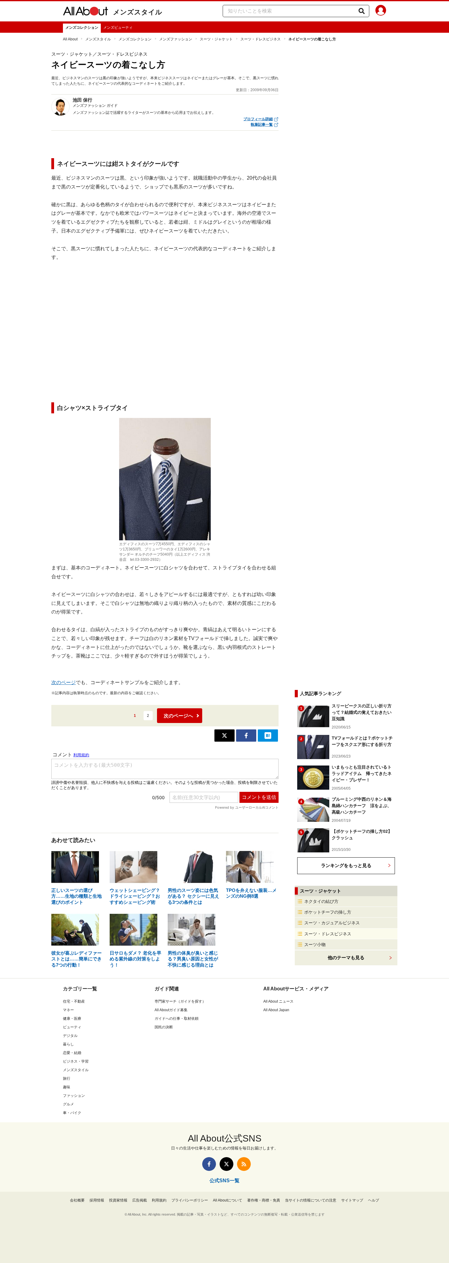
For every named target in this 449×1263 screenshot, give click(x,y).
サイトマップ (352, 1200)
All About (70, 39)
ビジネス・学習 (76, 1061)
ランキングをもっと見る (346, 865)
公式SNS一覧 (224, 1180)
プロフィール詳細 (258, 119)
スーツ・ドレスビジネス (260, 39)
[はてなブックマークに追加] (268, 735)
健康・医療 (72, 1018)
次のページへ (178, 715)
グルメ (68, 1104)
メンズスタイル (137, 12)
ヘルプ (373, 1200)
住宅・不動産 (74, 1001)
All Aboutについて (227, 1200)
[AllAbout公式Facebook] (209, 1164)
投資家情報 (118, 1200)
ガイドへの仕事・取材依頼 (177, 1018)
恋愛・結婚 (72, 1053)
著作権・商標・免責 (263, 1200)
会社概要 (77, 1200)
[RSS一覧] (244, 1164)
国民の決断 (164, 1027)
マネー (68, 1010)
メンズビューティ (118, 27)
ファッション (74, 1095)
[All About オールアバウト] (85, 12)
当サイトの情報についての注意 (310, 1200)
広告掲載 (139, 1200)
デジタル (70, 1036)
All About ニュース (278, 1001)
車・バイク (72, 1113)
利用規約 (159, 1200)
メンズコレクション (81, 27)
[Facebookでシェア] (246, 735)
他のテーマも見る (346, 957)
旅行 (66, 1078)
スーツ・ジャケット (216, 39)
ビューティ (72, 1027)
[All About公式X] (226, 1164)
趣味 (66, 1087)
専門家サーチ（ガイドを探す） (180, 1001)
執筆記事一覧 (262, 124)
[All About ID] (380, 11)
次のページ (63, 682)
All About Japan (276, 1010)
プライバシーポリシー (189, 1200)
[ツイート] (224, 735)
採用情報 (96, 1200)
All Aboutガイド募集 (171, 1010)
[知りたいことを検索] (362, 11)
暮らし (68, 1044)
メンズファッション (175, 39)
